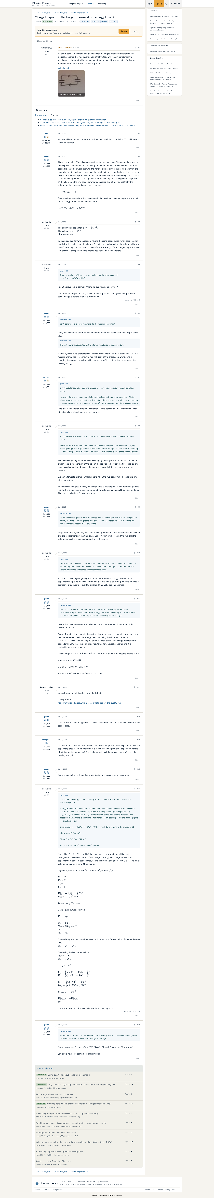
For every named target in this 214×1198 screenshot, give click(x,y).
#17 (138, 1025)
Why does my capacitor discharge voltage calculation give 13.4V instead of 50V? (74, 1142)
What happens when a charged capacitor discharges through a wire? (79, 1103)
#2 (139, 133)
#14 (138, 740)
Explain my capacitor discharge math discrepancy (59, 1151)
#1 (139, 48)
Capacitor (85, 22)
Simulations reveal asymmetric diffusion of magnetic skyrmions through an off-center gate (80, 122)
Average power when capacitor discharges (56, 1132)
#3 (139, 156)
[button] (82, 3)
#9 (139, 507)
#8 (139, 426)
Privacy (167, 1190)
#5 (139, 264)
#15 (138, 769)
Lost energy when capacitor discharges (54, 1094)
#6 (139, 313)
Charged (95, 22)
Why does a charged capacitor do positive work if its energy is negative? (82, 1084)
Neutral (113, 22)
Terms (160, 1190)
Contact (147, 1190)
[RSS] (178, 1189)
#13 (138, 717)
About (153, 1190)
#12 (138, 687)
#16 (138, 789)
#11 (138, 599)
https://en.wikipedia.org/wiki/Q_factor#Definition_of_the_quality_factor (90, 703)
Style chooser (41, 1190)
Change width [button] (57, 1190)
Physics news (41, 115)
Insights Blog (74, 3)
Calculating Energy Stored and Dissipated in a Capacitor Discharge (67, 1113)
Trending (102, 3)
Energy (104, 22)
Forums (90, 3)
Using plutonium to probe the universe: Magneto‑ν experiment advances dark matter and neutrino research (87, 125)
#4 (139, 222)
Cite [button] (136, 100)
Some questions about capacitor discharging (69, 1075)
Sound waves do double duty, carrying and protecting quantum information (73, 120)
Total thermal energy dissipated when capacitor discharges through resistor (71, 1123)
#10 (138, 553)
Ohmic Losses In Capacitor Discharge (53, 1161)
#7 (139, 377)
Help (173, 1190)
